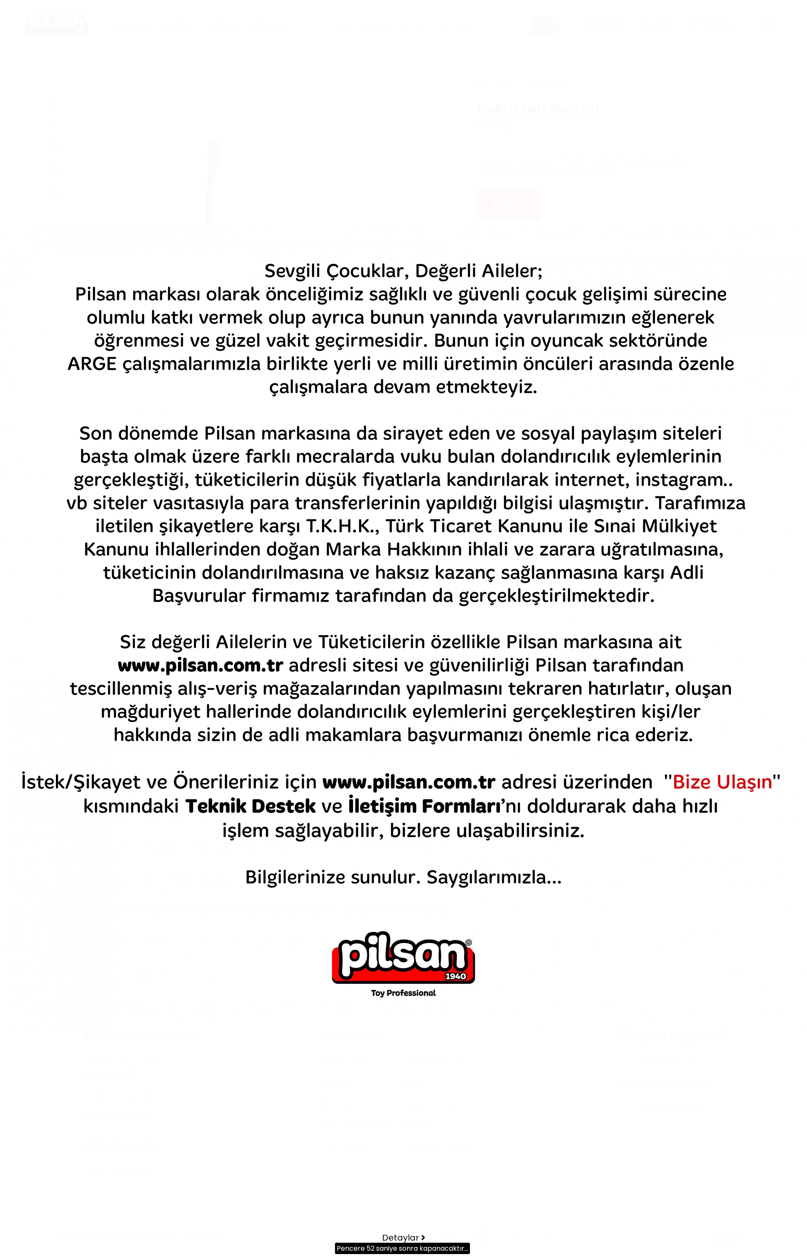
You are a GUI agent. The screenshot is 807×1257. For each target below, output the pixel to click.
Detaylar (401, 1238)
